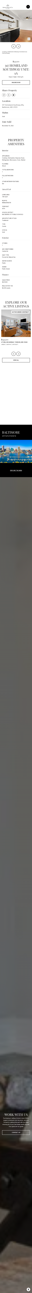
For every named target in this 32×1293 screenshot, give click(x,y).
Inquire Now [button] (16, 82)
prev (14, 46)
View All (16, 360)
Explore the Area (16, 470)
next (18, 46)
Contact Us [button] (16, 1132)
